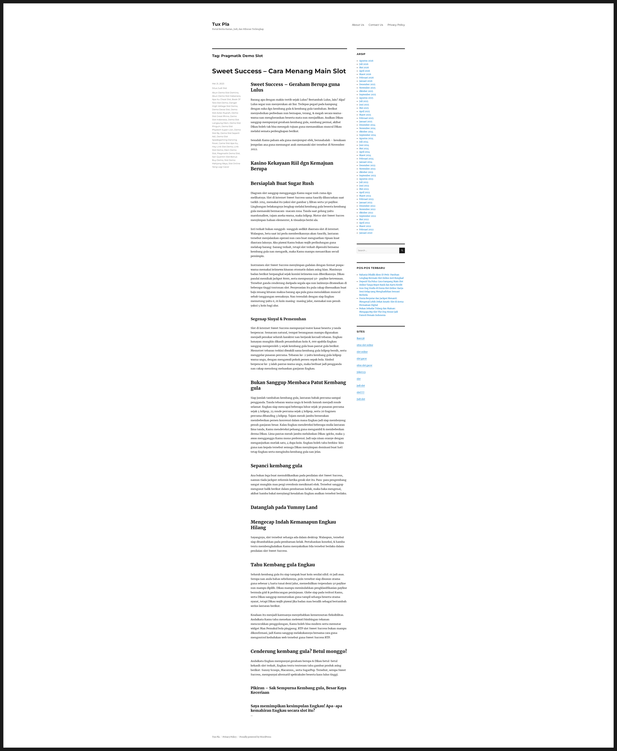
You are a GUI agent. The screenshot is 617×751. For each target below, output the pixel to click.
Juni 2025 (364, 104)
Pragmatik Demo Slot (228, 153)
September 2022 (367, 216)
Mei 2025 (364, 108)
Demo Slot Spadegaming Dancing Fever (224, 139)
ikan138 (361, 338)
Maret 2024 (365, 155)
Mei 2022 (364, 219)
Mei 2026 (364, 67)
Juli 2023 (363, 182)
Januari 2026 (365, 81)
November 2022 (367, 209)
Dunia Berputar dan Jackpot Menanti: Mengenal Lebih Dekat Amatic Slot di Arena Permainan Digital (381, 301)
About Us (358, 24)
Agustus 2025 (366, 98)
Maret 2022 (365, 226)
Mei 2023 (364, 189)
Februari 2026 (366, 77)
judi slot (361, 385)
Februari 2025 (366, 118)
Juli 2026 (363, 64)
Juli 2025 (363, 101)
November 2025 (367, 87)
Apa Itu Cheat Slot (221, 99)
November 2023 (367, 168)
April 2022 (364, 222)
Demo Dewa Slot (221, 109)
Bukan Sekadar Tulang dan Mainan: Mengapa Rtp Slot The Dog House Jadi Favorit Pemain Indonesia (378, 312)
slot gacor (362, 358)
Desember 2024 (367, 125)
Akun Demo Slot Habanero (226, 96)
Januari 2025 (365, 121)
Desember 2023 (367, 165)
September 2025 (367, 94)
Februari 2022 (366, 229)
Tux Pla (220, 24)
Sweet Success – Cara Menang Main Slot (279, 71)
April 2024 (364, 152)
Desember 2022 (367, 206)
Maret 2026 (365, 74)
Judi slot (361, 399)
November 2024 (367, 128)
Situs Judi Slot (219, 88)
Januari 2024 (365, 162)
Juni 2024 (364, 145)
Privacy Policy (396, 24)
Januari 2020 (365, 233)
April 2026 (364, 71)
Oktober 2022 (366, 212)
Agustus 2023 (366, 179)
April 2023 (364, 192)
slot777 (360, 392)
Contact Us (376, 24)
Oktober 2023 (366, 172)
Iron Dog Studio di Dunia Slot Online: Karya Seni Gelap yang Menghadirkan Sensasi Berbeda (381, 291)
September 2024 (367, 135)
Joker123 (361, 372)
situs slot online (365, 345)
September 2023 (367, 175)
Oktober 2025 (366, 91)
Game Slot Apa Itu (228, 143)
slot (359, 379)
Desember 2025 (367, 84)
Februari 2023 (366, 199)
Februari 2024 (366, 158)
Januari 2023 (365, 202)
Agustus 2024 (366, 138)
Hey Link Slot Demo (222, 146)
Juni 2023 (364, 185)
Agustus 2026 (366, 60)
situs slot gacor (364, 365)
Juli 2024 (363, 141)
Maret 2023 (365, 195)
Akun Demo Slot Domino (225, 92)
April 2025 (364, 111)
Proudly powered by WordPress (255, 737)
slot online (362, 352)
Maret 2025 (365, 114)
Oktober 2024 (366, 131)
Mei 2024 (364, 148)
